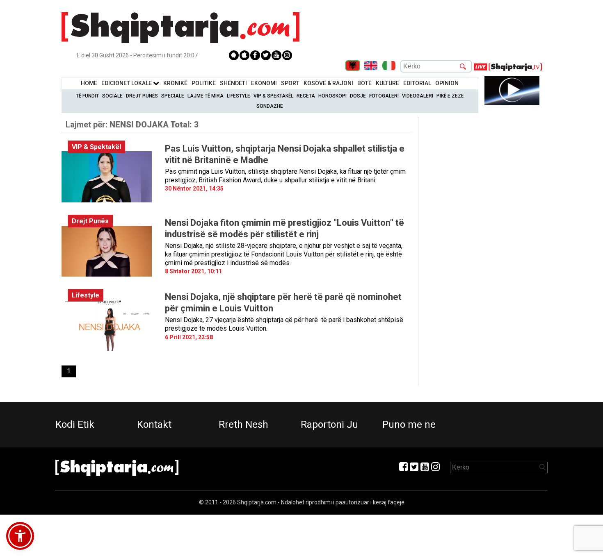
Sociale (112, 96)
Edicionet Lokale (127, 83)
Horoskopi (332, 96)
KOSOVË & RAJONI (328, 83)
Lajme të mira (205, 96)
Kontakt (154, 424)
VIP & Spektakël (273, 96)
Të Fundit (87, 96)
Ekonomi (264, 83)
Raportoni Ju (329, 424)
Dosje (358, 96)
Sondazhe (269, 106)
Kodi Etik (74, 424)
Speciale (172, 96)
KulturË (387, 83)
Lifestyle (238, 96)
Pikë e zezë (450, 96)
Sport (290, 83)
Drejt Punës (142, 96)
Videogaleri (417, 96)
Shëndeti (233, 83)
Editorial (417, 83)
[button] (20, 536)
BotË (364, 83)
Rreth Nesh (243, 424)
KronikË (175, 83)
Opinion (447, 83)
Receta (306, 96)
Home (89, 83)
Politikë (204, 83)
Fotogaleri (384, 96)
